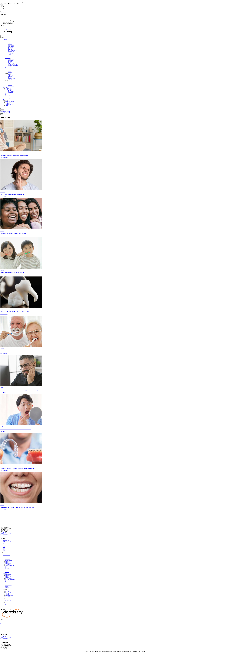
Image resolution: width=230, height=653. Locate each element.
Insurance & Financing (9, 101)
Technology (7, 98)
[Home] (6, 34)
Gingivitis (9, 74)
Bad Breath (10, 44)
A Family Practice (8, 88)
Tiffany (4, 548)
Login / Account (3, 631)
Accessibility (2, 629)
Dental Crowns (10, 61)
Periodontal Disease (11, 78)
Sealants (9, 52)
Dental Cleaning (11, 46)
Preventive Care (11, 51)
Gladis (4, 544)
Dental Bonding (11, 59)
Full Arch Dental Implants (12, 64)
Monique (4, 543)
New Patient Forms (9, 104)
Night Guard (10, 76)
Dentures (9, 62)
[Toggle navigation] (1, 114)
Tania (4, 547)
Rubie (4, 549)
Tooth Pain (10, 57)
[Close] (0, 11)
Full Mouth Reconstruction (13, 65)
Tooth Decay (10, 54)
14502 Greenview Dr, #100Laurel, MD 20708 (5, 638)
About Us (5, 87)
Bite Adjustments (11, 45)
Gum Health (10, 49)
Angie (4, 546)
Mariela (4, 550)
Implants (9, 66)
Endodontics (10, 83)
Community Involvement (10, 94)
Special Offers (8, 102)
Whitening (10, 72)
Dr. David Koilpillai (6, 540)
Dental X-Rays (10, 48)
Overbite (9, 77)
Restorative (7, 58)
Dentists (9, 90)
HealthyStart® (10, 81)
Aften (4, 542)
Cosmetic (7, 67)
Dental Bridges (10, 60)
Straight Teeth (10, 53)
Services (4, 40)
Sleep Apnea (10, 79)
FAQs (6, 93)
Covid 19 (7, 105)
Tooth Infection (10, 55)
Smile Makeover (11, 69)
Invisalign (9, 68)
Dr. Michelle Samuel (7, 541)
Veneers (9, 71)
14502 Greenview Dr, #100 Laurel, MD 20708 (5, 534)
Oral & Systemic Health (12, 50)
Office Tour (7, 96)
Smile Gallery (5, 39)
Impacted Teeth (10, 75)
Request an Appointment (5, 111)
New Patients (7, 103)
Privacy (1, 627)
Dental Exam (10, 47)
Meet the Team (8, 89)
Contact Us (2, 625)
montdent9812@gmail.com (5, 535)
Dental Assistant (11, 91)
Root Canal (10, 85)
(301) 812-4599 (3, 0)
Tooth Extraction (11, 86)
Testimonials (7, 95)
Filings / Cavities (11, 63)
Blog (4, 99)
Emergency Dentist (9, 41)
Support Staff (10, 92)
